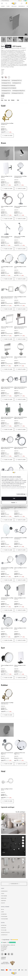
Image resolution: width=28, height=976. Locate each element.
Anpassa (13, 502)
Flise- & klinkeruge (5, 0)
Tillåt (14, 498)
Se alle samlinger (20, 812)
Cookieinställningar (21, 494)
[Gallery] (14, 22)
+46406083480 (3, 957)
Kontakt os (3, 958)
